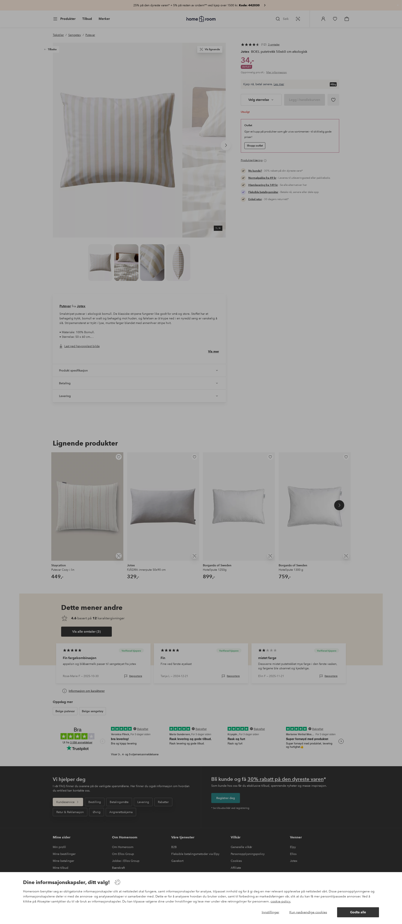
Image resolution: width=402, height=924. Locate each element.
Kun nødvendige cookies (308, 912)
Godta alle (358, 912)
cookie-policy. (281, 901)
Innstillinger (270, 912)
